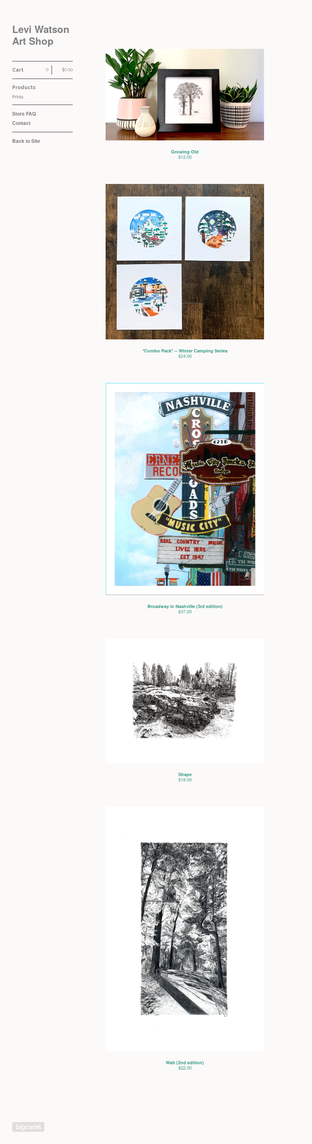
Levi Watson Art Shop (40, 35)
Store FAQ (24, 113)
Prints (18, 96)
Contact (21, 123)
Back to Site (26, 140)
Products (24, 87)
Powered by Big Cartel (28, 1127)
